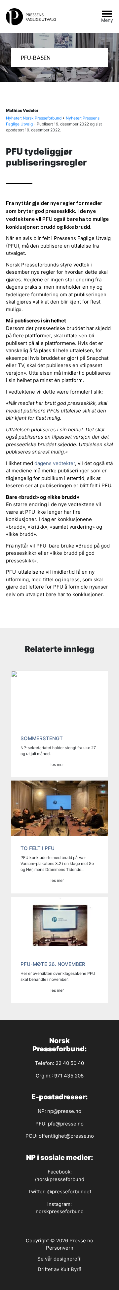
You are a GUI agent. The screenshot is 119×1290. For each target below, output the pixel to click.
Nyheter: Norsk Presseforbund (33, 118)
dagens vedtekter (54, 463)
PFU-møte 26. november (52, 964)
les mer (57, 764)
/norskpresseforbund (59, 1179)
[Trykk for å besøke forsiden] (34, 16)
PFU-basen (35, 57)
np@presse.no (64, 1111)
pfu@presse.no (66, 1124)
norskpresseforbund (60, 1211)
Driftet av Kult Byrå (59, 1269)
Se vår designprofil (59, 1259)
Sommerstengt (41, 738)
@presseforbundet (69, 1191)
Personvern (59, 1248)
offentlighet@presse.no (66, 1136)
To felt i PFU (37, 848)
